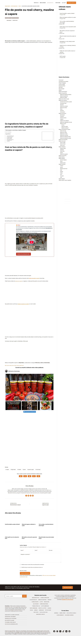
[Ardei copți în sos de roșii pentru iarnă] (12, 532)
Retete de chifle (63, 132)
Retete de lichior (63, 107)
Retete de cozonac (64, 135)
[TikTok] (63, 631)
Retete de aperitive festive (65, 94)
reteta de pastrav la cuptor (23, 303)
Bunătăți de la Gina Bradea (67, 599)
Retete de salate (63, 97)
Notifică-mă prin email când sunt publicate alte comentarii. (32, 564)
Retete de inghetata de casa (66, 122)
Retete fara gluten (64, 154)
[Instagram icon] (28, 495)
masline (19, 469)
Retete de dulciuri (62, 113)
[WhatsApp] (20, 476)
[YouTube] (66, 631)
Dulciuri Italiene (63, 159)
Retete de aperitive (63, 93)
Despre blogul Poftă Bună (10, 618)
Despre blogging (62, 82)
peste (24, 469)
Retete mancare (15, 17)
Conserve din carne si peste (66, 101)
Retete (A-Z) (36, 2)
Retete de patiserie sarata (65, 138)
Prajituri (61, 119)
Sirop (61, 109)
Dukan (61, 152)
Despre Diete (63, 148)
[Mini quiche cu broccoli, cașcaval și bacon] (29, 532)
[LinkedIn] (38, 476)
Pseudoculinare (62, 85)
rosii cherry (38, 469)
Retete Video (58, 2)
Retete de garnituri (64, 96)
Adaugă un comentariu (25, 554)
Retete (10, 17)
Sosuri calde (62, 142)
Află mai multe (68, 587)
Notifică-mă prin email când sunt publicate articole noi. (32, 567)
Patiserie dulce (63, 117)
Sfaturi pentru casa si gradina (65, 180)
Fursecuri (62, 116)
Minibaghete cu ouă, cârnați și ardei (67, 41)
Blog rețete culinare (9, 620)
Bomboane (62, 114)
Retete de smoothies (63, 139)
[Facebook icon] (26, 495)
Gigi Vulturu (13, 469)
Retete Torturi (63, 123)
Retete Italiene (62, 158)
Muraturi (62, 104)
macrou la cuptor (18, 281)
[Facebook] (25, 476)
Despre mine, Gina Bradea (10, 616)
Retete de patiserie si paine (64, 129)
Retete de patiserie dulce (65, 136)
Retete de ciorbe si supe (64, 98)
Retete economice (62, 155)
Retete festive (62, 157)
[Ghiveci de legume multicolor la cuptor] (29, 519)
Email (36, 550)
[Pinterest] (34, 476)
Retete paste (62, 162)
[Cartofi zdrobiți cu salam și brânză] (12, 519)
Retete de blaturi (65, 127)
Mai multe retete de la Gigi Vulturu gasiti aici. (14, 365)
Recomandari (61, 88)
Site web (50, 550)
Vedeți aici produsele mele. (23, 254)
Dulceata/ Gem (63, 103)
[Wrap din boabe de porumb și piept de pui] (46, 532)
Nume (22, 550)
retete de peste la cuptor (34, 278)
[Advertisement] (29, 31)
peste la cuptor (30, 469)
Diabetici (62, 149)
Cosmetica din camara (63, 81)
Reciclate (61, 87)
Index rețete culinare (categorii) (12, 614)
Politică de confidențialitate (11, 624)
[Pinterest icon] (30, 495)
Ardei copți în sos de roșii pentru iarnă (68, 26)
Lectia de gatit (62, 84)
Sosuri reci (62, 145)
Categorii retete (50, 2)
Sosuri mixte (62, 143)
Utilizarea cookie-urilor (10, 622)
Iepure (61, 167)
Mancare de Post (63, 168)
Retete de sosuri (62, 141)
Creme (63, 125)
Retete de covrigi (63, 133)
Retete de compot (64, 106)
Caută (24, 596)
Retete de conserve (63, 100)
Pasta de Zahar (65, 126)
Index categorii (43, 2)
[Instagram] (60, 631)
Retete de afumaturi (63, 91)
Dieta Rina (62, 151)
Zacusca (62, 110)
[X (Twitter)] (29, 476)
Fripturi (61, 165)
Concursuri (61, 80)
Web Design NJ (44, 634)
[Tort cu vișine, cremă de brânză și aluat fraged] (46, 519)
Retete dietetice (62, 146)
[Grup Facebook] (57, 631)
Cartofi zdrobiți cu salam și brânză (12, 524)
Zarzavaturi (62, 112)
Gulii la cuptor (63, 56)
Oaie (61, 170)
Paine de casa (63, 130)
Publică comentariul (25, 573)
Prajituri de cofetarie (64, 120)
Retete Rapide (62, 178)
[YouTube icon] (33, 495)
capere (7, 469)
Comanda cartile (71, 2)
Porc (61, 174)
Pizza (61, 161)
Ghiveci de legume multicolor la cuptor (68, 17)
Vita (61, 177)
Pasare (61, 171)
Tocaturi (62, 175)
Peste (6, 17)
